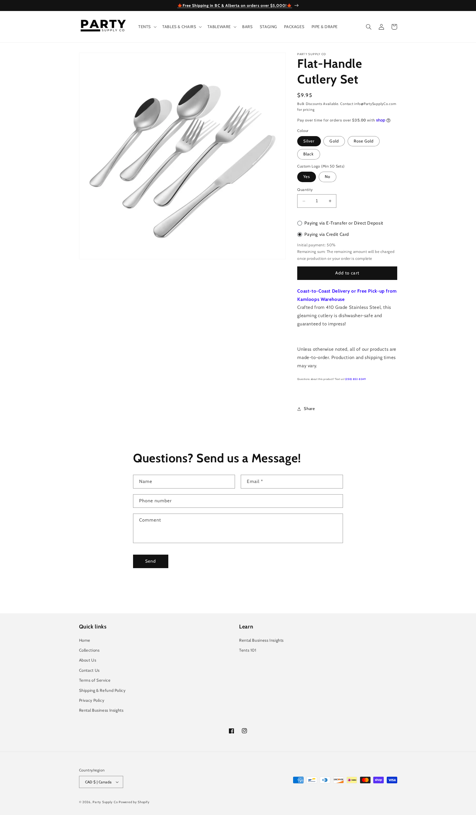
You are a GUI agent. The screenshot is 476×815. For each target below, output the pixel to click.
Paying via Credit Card (326, 234)
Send (150, 561)
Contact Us (89, 670)
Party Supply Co (105, 802)
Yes (306, 176)
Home (85, 640)
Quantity (305, 190)
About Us (87, 660)
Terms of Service (95, 680)
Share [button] (309, 408)
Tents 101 (247, 650)
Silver (309, 141)
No (327, 176)
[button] (147, 27)
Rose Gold (364, 141)
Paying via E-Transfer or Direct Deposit (343, 223)
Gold (334, 141)
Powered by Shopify (134, 802)
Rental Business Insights (101, 710)
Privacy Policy (91, 700)
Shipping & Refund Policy (102, 690)
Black (308, 154)
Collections (89, 650)
